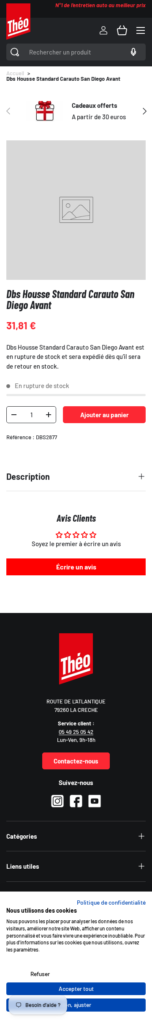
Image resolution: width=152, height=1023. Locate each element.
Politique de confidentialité (111, 902)
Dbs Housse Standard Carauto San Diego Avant (63, 79)
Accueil (15, 73)
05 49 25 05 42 (76, 731)
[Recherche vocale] (132, 52)
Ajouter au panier (104, 414)
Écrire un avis (76, 567)
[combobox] (76, 52)
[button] (122, 30)
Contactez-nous (76, 761)
